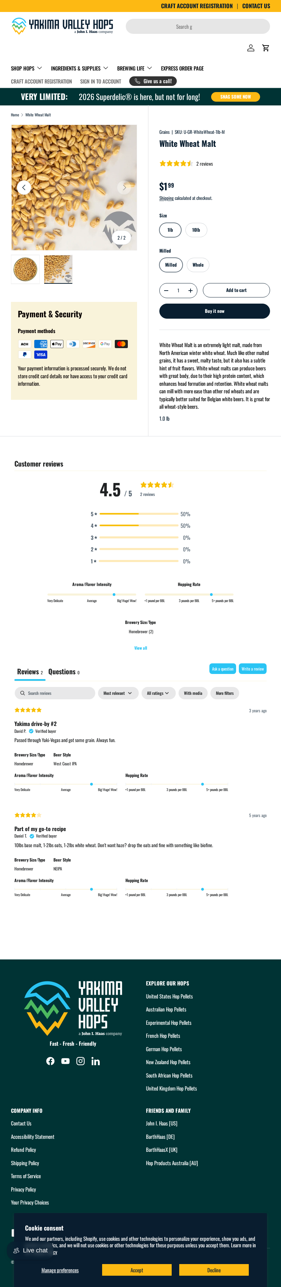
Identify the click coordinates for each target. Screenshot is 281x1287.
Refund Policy (23, 1149)
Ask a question (222, 669)
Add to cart (236, 289)
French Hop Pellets (163, 1035)
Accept (137, 1270)
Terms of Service (26, 1176)
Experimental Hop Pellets (169, 1022)
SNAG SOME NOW (235, 96)
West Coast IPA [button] (65, 763)
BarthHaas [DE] (160, 1136)
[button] (265, 47)
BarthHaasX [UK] (162, 1149)
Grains (164, 131)
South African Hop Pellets (169, 1075)
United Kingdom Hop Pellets (171, 1088)
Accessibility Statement (32, 1136)
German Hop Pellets (164, 1049)
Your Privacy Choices (30, 1202)
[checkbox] (193, 693)
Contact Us (21, 1123)
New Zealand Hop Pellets (168, 1062)
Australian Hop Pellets (166, 1009)
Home (15, 115)
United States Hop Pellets (169, 996)
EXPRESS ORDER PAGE (182, 68)
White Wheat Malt (38, 115)
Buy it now (214, 310)
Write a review (253, 669)
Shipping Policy (25, 1163)
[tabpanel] (140, 796)
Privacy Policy (23, 1189)
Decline (214, 1270)
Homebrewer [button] (23, 763)
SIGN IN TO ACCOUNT (100, 81)
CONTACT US (256, 6)
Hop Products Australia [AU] (172, 1163)
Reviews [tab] (30, 671)
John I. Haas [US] (162, 1123)
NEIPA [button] (57, 868)
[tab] (64, 672)
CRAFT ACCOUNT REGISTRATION (197, 6)
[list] (74, 187)
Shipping (166, 197)
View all (140, 648)
